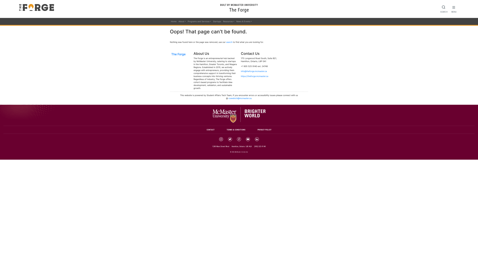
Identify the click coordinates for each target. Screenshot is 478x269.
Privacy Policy (264, 130)
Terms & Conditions (236, 130)
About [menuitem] (181, 21)
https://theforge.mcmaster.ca (254, 76)
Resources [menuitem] (228, 21)
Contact (211, 130)
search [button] (229, 42)
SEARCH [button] (444, 12)
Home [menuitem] (174, 21)
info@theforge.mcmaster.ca (254, 71)
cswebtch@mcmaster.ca (240, 98)
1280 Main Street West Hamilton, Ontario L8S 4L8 (232, 146)
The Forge (239, 10)
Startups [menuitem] (217, 21)
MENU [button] (454, 12)
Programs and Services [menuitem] (198, 21)
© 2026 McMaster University (239, 152)
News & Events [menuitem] (243, 21)
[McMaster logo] (239, 122)
